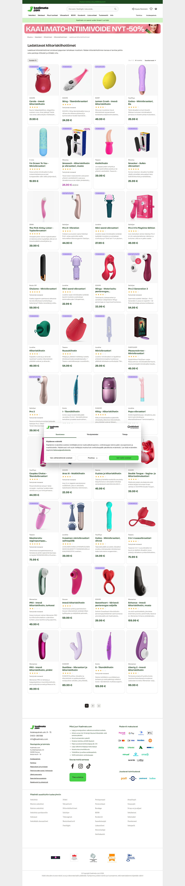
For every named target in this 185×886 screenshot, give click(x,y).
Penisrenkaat (100, 804)
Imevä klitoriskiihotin (73, 602)
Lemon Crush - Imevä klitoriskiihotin (106, 102)
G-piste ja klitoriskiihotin (108, 473)
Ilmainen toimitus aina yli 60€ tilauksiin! (92, 2)
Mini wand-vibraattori (106, 228)
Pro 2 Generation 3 (138, 288)
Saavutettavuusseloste (38, 778)
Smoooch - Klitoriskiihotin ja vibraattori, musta (76, 164)
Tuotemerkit (103, 15)
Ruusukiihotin (69, 350)
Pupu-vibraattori (137, 411)
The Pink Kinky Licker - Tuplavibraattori (41, 229)
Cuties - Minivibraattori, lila (140, 102)
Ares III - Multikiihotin (73, 473)
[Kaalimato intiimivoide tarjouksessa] (92, 28)
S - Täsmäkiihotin (104, 667)
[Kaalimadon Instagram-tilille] (80, 766)
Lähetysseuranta (36, 774)
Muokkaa (91, 458)
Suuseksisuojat (100, 821)
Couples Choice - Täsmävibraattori (38, 474)
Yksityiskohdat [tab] (92, 434)
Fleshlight (66, 825)
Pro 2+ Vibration (70, 228)
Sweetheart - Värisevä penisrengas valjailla (107, 604)
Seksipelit (131, 825)
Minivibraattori (103, 350)
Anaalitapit (132, 800)
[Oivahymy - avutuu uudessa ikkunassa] (111, 857)
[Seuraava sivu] (99, 706)
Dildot (65, 800)
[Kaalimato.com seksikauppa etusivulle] (46, 9)
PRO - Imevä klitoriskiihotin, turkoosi (42, 604)
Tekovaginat (67, 817)
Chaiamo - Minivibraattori (43, 288)
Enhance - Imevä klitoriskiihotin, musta (139, 604)
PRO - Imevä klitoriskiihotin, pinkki (40, 668)
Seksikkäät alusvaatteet (39, 821)
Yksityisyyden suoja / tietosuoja (41, 771)
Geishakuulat (100, 834)
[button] (115, 9)
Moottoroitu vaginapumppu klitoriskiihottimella (39, 541)
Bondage (98, 808)
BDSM (73, 15)
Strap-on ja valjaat (134, 808)
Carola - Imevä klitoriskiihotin (37, 102)
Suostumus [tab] (60, 434)
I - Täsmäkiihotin (71, 411)
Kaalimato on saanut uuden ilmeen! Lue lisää (92, 20)
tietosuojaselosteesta (62, 450)
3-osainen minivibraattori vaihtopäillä (75, 539)
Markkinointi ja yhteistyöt (39, 782)
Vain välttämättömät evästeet (61, 458)
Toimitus (139, 15)
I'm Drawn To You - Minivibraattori (38, 164)
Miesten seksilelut (37, 804)
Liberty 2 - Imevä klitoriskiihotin (137, 668)
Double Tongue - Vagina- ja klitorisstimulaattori (142, 474)
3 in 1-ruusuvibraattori (139, 538)
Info (111, 15)
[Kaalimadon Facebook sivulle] (72, 766)
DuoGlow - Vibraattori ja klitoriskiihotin (74, 668)
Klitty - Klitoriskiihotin (106, 411)
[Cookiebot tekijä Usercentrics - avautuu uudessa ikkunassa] (129, 427)
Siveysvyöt (131, 804)
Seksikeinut (132, 812)
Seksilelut (32, 15)
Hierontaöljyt (100, 830)
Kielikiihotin (101, 163)
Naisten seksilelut (37, 808)
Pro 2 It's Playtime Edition (141, 228)
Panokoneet (132, 821)
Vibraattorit (64, 15)
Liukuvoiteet (92, 15)
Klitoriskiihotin (37, 350)
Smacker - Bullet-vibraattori (137, 164)
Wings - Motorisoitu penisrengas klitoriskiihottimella (105, 291)
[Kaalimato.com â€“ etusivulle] (38, 727)
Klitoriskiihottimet (70, 808)
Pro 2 (32, 411)
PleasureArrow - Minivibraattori (136, 352)
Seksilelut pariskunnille (39, 812)
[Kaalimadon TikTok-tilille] (88, 766)
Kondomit (81, 15)
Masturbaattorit (69, 821)
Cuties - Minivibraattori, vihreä (107, 539)
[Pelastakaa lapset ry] (55, 857)
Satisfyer (66, 812)
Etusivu (30, 37)
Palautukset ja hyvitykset (39, 767)
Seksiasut (41, 15)
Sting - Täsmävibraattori (75, 101)
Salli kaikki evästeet (124, 458)
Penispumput (100, 800)
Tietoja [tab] (125, 434)
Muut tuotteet (52, 15)
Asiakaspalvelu (151, 15)
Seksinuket (132, 817)
